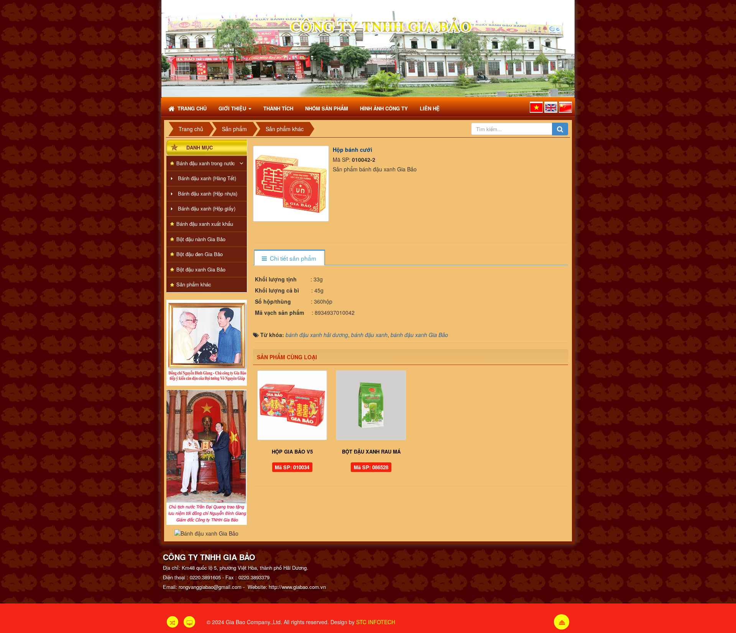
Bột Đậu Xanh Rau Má (371, 451)
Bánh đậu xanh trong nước (205, 163)
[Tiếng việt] (536, 107)
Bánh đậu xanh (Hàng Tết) (207, 178)
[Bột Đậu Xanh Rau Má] (371, 405)
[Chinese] (565, 107)
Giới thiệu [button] (233, 108)
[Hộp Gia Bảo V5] (292, 405)
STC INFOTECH (375, 622)
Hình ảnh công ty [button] (384, 108)
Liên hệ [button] (430, 108)
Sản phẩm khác (193, 284)
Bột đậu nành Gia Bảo (200, 239)
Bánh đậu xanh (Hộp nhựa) (207, 193)
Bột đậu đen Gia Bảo (199, 254)
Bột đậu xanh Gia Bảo (200, 269)
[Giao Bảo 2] (206, 456)
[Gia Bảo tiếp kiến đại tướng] (206, 342)
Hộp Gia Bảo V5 (292, 451)
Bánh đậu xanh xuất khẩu (204, 223)
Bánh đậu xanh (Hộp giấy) (206, 208)
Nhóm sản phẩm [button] (326, 108)
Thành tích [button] (278, 108)
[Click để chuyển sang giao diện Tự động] (172, 622)
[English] (550, 107)
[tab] (289, 258)
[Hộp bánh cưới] (292, 182)
